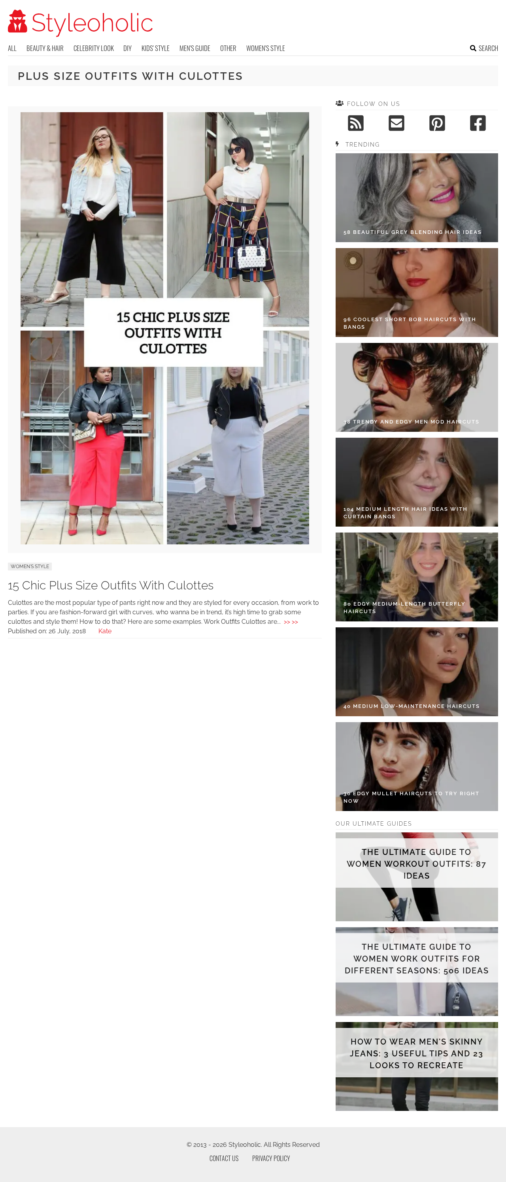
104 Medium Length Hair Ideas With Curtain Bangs (406, 513)
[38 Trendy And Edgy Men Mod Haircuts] (417, 387)
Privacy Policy (271, 1158)
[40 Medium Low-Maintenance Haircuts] (417, 671)
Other (228, 48)
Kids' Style (156, 48)
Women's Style (265, 48)
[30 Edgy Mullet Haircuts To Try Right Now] (417, 766)
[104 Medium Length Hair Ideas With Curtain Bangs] (417, 482)
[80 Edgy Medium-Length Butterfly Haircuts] (417, 577)
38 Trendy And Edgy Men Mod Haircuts (412, 422)
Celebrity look (94, 48)
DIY (127, 48)
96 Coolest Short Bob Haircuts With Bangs (410, 323)
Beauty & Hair (45, 48)
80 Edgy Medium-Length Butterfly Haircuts (405, 608)
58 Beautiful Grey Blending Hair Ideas (413, 232)
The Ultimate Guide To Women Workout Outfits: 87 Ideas (417, 864)
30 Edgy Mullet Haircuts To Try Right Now (412, 797)
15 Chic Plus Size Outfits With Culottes (110, 585)
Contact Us (224, 1158)
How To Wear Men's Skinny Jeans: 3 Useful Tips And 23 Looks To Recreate (416, 1053)
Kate (104, 631)
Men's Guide (194, 48)
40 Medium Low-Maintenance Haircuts (412, 706)
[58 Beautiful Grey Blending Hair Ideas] (417, 197)
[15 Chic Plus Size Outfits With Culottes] (165, 542)
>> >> (291, 621)
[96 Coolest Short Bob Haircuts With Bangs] (417, 292)
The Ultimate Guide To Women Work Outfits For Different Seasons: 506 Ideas (417, 958)
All (12, 48)
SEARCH (488, 48)
